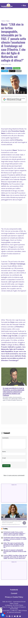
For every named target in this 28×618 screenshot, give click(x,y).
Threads (13, 70)
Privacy (1, 610)
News (7, 21)
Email (19, 70)
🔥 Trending (4, 529)
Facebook (9, 68)
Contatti (14, 593)
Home (3, 21)
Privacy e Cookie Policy (14, 597)
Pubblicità (14, 590)
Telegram (5, 70)
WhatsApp (17, 68)
